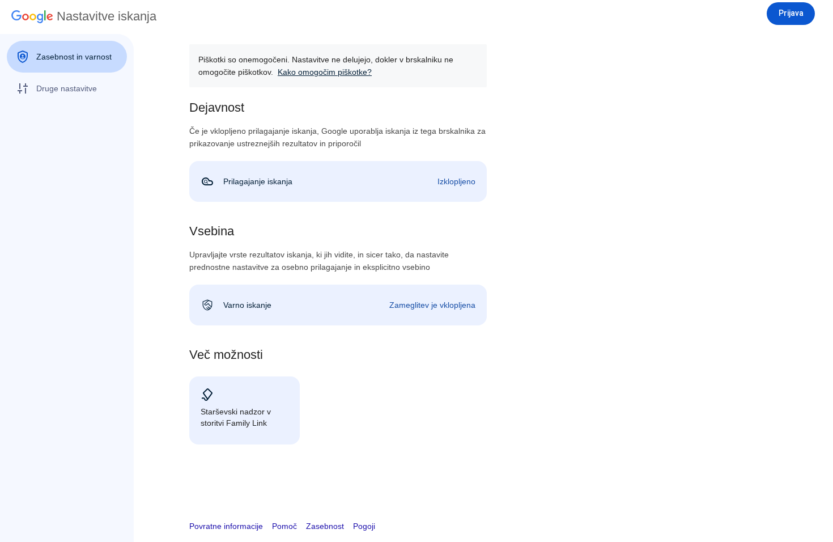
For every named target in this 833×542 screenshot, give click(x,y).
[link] (338, 181)
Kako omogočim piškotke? (325, 72)
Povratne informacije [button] (226, 526)
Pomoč (284, 526)
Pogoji (364, 526)
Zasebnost (325, 526)
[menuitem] (67, 57)
